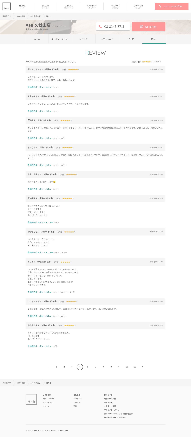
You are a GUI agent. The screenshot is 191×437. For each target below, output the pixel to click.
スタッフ (84, 39)
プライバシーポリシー (112, 410)
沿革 (75, 406)
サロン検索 (47, 395)
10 (127, 367)
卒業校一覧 (108, 402)
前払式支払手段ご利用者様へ (115, 418)
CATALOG (92, 6)
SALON (45, 6)
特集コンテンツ (48, 399)
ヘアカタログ (107, 39)
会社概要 (76, 395)
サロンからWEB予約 (173, 6)
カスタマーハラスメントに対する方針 (118, 414)
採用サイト (108, 395)
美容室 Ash (7, 16)
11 (135, 367)
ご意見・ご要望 (110, 406)
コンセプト (77, 399)
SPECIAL (69, 6)
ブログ (131, 39)
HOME (22, 6)
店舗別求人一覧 (110, 399)
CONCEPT (138, 6)
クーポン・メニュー (60, 39)
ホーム (37, 39)
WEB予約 (150, 27)
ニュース (46, 406)
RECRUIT (115, 6)
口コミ (154, 39)
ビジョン (76, 402)
